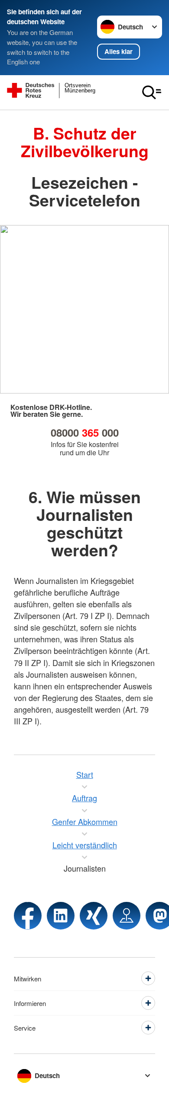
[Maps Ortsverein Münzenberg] (126, 916)
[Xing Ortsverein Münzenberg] (93, 916)
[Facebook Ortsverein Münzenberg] (28, 916)
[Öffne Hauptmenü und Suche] (151, 92)
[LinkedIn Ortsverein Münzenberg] (61, 916)
